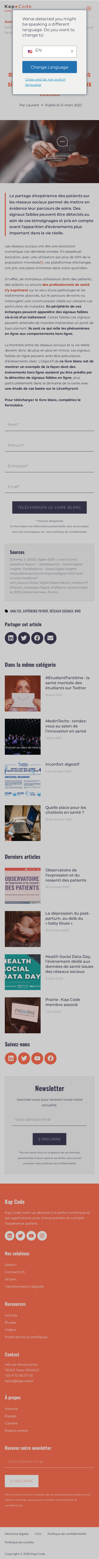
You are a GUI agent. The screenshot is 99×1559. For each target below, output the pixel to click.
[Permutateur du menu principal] (89, 8)
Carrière (11, 1423)
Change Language (49, 67)
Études (10, 1322)
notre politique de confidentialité (66, 531)
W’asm (10, 1279)
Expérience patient (35, 610)
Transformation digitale (24, 1286)
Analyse (15, 610)
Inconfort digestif (62, 764)
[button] (11, 638)
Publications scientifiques (26, 1337)
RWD (77, 610)
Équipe (10, 1416)
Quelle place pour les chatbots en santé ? (65, 810)
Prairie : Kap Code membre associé (62, 1002)
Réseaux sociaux (61, 610)
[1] (41, 262)
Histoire (11, 1409)
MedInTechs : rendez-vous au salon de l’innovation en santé (66, 726)
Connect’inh (15, 1272)
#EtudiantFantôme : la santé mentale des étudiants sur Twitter (67, 682)
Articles (11, 1315)
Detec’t (11, 1265)
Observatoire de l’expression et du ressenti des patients (65, 875)
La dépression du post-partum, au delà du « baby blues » (67, 918)
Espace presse (16, 1430)
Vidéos (10, 1330)
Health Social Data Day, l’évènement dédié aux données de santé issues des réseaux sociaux (69, 964)
